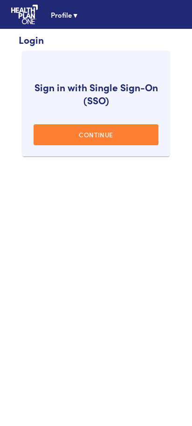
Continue (96, 134)
